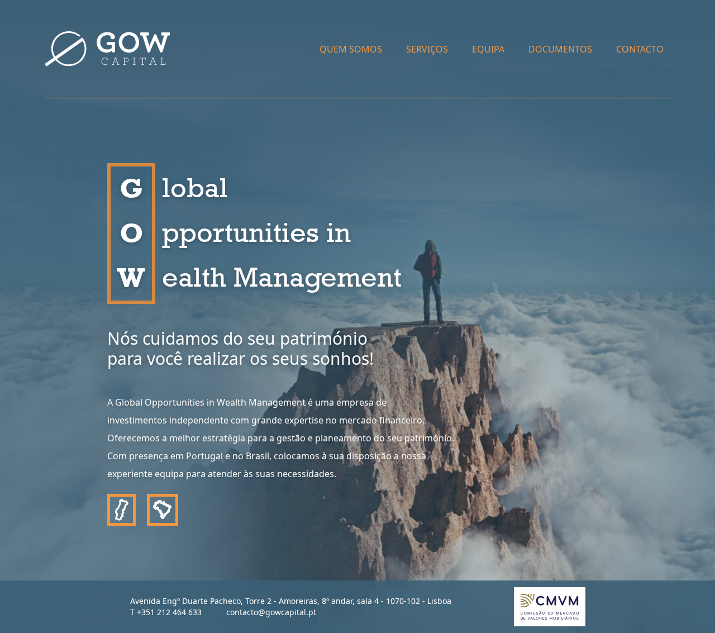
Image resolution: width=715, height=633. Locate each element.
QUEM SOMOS (351, 49)
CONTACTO (640, 49)
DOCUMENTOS (560, 49)
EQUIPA (488, 49)
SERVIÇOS (427, 49)
